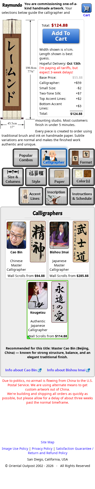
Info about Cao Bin (21, 370)
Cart (86, 15)
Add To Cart (61, 35)
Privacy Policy (42, 448)
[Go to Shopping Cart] (87, 8)
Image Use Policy (15, 448)
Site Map (47, 442)
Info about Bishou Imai (66, 370)
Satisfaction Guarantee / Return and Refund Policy (60, 450)
